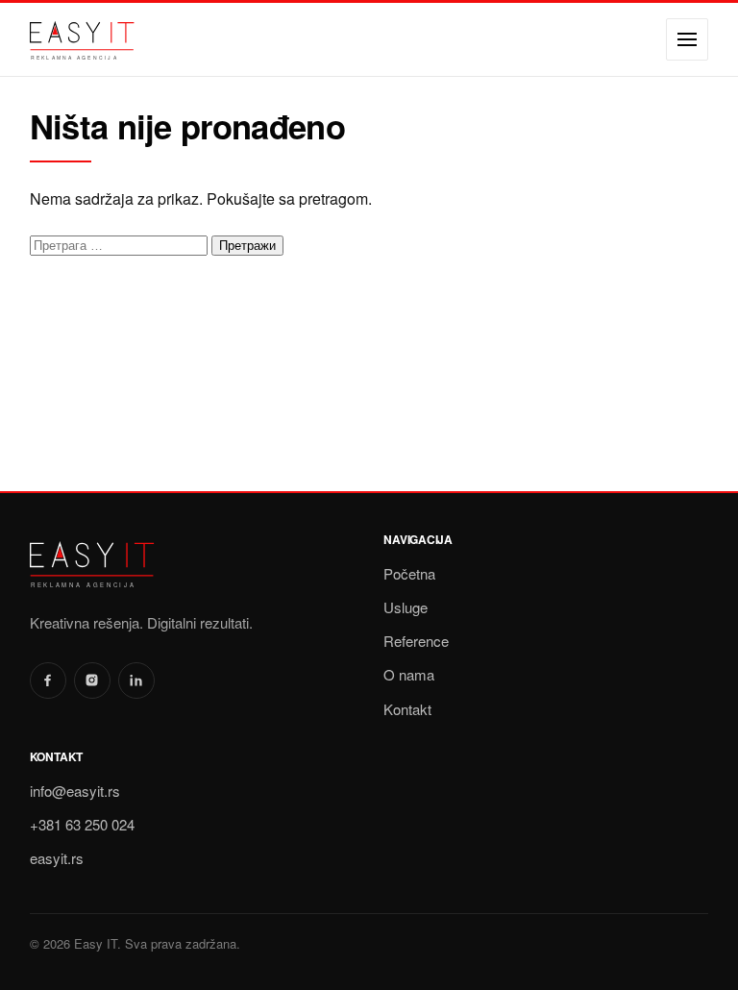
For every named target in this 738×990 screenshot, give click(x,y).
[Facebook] (48, 680)
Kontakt (407, 709)
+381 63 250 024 (82, 824)
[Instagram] (92, 680)
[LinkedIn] (136, 680)
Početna (409, 573)
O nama (408, 674)
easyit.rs (57, 858)
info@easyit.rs (75, 790)
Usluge (405, 607)
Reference (416, 641)
